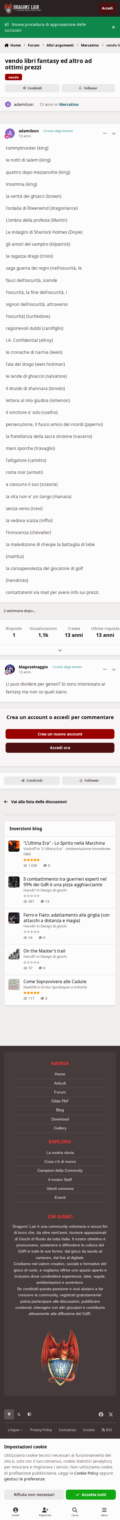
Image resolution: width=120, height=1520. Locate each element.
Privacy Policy (41, 1430)
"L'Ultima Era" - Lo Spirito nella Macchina (64, 843)
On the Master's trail (44, 951)
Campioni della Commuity (60, 1170)
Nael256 (30, 987)
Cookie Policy (86, 1473)
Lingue (14, 1430)
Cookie (89, 1430)
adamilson (23, 104)
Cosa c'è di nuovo (60, 1161)
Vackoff (29, 848)
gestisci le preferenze (24, 1479)
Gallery (60, 1128)
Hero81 (29, 890)
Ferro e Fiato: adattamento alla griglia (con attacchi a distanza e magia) (66, 918)
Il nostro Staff (60, 1179)
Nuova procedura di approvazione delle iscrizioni (45, 27)
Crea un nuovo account (60, 734)
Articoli (60, 1083)
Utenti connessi (60, 1188)
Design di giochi (53, 890)
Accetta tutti (94, 1494)
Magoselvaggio (33, 666)
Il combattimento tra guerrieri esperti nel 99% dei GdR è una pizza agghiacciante (65, 882)
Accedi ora (60, 747)
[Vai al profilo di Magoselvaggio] (10, 669)
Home (60, 1074)
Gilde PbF (60, 1101)
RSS (108, 1430)
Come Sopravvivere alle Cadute (55, 982)
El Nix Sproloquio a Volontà (64, 987)
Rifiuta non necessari (34, 1494)
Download (60, 1119)
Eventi (60, 1197)
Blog (60, 1110)
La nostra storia (60, 1152)
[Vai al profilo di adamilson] (8, 104)
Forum (60, 1092)
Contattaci (67, 1430)
